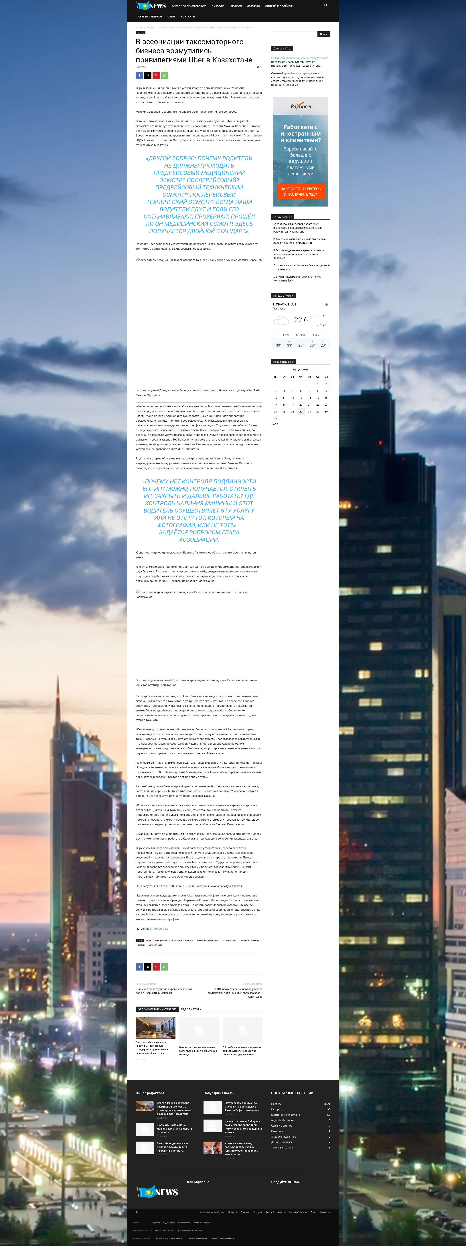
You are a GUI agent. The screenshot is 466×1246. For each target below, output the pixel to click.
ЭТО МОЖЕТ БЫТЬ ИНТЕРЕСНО (157, 1009)
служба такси (155, 944)
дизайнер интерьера (298, 73)
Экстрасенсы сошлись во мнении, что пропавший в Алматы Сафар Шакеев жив (242, 1107)
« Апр (274, 424)
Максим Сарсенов (250, 940)
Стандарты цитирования (162, 1230)
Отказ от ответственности (222, 1238)
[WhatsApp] (164, 75)
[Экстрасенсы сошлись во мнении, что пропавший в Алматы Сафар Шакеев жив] (213, 1107)
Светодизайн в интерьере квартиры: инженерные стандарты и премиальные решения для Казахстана (297, 228)
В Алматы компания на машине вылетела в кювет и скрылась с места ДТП (198, 1051)
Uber (148, 940)
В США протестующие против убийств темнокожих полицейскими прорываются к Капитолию (235, 992)
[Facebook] (139, 75)
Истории (253, 5)
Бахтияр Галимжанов (207, 940)
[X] (147, 75)
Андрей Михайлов (279, 5)
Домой (139, 27)
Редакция (155, 1222)
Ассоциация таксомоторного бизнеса (174, 940)
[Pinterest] (156, 75)
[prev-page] (138, 1062)
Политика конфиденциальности (168, 1238)
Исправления (184, 1222)
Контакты (188, 16)
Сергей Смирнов (150, 16)
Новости (218, 5)
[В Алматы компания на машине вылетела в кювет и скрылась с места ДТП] (199, 1030)
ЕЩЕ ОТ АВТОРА (191, 1009)
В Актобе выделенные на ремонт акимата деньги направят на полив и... (172, 1147)
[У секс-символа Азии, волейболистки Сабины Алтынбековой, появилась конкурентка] (213, 1148)
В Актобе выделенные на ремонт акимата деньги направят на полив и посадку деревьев (242, 1051)
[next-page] (144, 1062)
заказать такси (229, 940)
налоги (141, 944)
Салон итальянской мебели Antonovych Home (299, 58)
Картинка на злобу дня (189, 5)
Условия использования (196, 1238)
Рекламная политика (203, 1222)
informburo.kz (159, 928)
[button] (325, 6)
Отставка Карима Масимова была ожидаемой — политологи (301, 267)
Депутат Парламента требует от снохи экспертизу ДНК (297, 278)
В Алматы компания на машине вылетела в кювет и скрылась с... (175, 1129)
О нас (171, 16)
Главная (236, 5)
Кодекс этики (169, 1222)
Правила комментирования (189, 1230)
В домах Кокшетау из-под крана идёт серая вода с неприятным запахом (164, 991)
